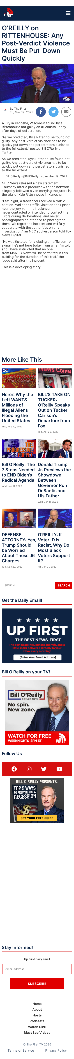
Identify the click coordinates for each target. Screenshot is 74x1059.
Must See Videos (37, 1032)
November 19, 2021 (53, 176)
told (62, 231)
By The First (18, 108)
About (37, 1009)
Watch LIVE (37, 1027)
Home (37, 1004)
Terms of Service (21, 1050)
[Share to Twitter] (53, 112)
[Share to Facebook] (41, 112)
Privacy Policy (56, 1050)
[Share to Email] (66, 112)
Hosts (37, 1015)
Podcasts (37, 1021)
